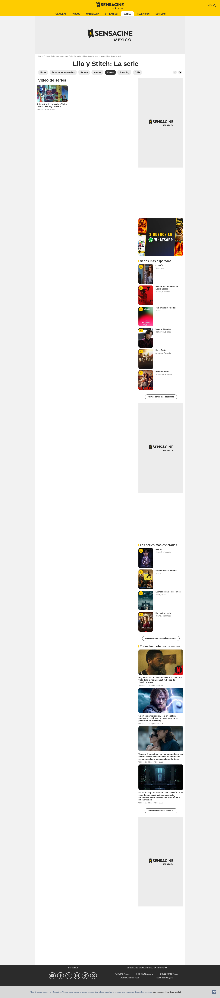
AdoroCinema (127, 977)
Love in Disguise (163, 329)
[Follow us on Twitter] (69, 975)
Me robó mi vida (163, 613)
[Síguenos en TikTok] (85, 975)
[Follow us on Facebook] (61, 975)
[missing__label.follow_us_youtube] (53, 975)
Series (127, 14)
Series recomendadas (59, 56)
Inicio (40, 56)
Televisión (143, 14)
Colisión (159, 265)
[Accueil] (110, 5)
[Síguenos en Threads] (94, 975)
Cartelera (92, 14)
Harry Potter (161, 350)
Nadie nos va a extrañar (166, 570)
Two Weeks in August (165, 308)
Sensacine (161, 977)
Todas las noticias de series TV (161, 811)
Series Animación (75, 56)
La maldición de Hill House (168, 592)
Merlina (158, 549)
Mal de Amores (162, 371)
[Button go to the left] (175, 72)
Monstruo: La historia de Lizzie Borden (166, 287)
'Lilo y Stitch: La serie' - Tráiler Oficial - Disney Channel (52, 105)
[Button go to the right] (180, 72)
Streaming (111, 14)
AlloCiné (119, 973)
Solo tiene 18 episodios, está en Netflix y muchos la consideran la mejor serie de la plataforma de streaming (157, 718)
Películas (60, 14)
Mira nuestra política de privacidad (167, 992)
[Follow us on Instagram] (77, 975)
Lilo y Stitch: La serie (90, 56)
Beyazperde (166, 973)
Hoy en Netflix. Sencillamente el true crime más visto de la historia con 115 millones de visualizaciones (160, 680)
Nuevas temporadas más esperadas (160, 638)
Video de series (52, 80)
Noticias (160, 14)
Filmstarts (141, 973)
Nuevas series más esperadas (161, 397)
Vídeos (76, 14)
